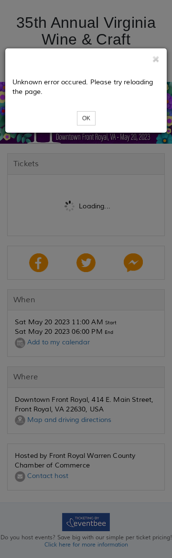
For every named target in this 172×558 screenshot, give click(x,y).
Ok (86, 118)
